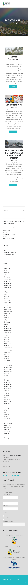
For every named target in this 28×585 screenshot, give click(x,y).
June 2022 (6, 354)
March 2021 (7, 380)
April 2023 (6, 341)
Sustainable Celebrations (9, 234)
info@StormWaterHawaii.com (10, 468)
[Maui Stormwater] (14, 564)
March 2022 (7, 360)
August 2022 (7, 352)
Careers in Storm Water (8, 238)
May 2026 (6, 274)
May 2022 (6, 356)
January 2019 (7, 422)
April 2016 (6, 437)
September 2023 (8, 334)
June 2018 (6, 429)
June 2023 (6, 337)
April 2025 (6, 298)
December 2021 (8, 365)
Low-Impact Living (8, 256)
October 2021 (7, 369)
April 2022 (6, 358)
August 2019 (7, 408)
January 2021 (7, 382)
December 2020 (8, 384)
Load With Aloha (6, 230)
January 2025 (7, 304)
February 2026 (7, 279)
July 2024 (6, 315)
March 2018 (7, 431)
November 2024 (8, 307)
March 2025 (7, 300)
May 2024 (6, 319)
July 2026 (6, 270)
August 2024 (7, 313)
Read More (13, 86)
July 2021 (6, 375)
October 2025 (7, 287)
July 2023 (6, 336)
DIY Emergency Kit (14, 104)
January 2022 (7, 364)
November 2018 (8, 423)
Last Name (5, 505)
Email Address (6, 494)
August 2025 (7, 291)
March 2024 (7, 322)
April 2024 (6, 321)
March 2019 (7, 418)
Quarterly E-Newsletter (8, 517)
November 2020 (8, 386)
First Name (5, 500)
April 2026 (6, 276)
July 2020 (6, 392)
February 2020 (7, 401)
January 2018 (7, 433)
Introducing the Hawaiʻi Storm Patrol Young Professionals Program (13, 222)
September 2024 (8, 311)
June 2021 (6, 377)
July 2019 (6, 410)
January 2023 (7, 345)
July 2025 (6, 293)
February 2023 (7, 343)
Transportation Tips (9, 254)
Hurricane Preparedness (14, 58)
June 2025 (6, 294)
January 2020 (7, 403)
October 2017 (7, 435)
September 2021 (8, 371)
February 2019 (7, 420)
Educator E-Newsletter (8, 521)
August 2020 (7, 390)
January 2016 (7, 438)
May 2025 (6, 296)
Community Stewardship (10, 252)
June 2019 (6, 412)
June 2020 (6, 393)
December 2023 (8, 328)
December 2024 (8, 306)
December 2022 (8, 347)
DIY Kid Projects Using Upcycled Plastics (12, 227)
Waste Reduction (8, 258)
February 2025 (7, 302)
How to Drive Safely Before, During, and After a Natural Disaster (14, 154)
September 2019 (8, 407)
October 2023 (7, 332)
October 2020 (7, 388)
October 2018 (7, 425)
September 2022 (8, 350)
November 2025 (8, 285)
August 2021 (7, 373)
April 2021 (6, 379)
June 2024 (6, 317)
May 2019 (6, 414)
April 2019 (6, 416)
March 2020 (7, 399)
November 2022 (8, 349)
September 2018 (8, 427)
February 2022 (7, 362)
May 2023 (6, 339)
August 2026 (7, 268)
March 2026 (7, 278)
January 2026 (7, 281)
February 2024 (7, 324)
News (5, 250)
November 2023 (8, 330)
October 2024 (7, 309)
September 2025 (8, 289)
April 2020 (6, 397)
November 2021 (8, 367)
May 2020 (6, 395)
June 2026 (6, 272)
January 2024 (7, 326)
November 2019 (8, 405)
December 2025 (8, 283)
